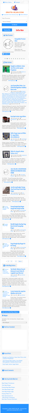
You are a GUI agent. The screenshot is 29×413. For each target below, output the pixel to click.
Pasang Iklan (7, 30)
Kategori (17, 2)
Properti (8, 101)
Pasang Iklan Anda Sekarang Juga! (10, 14)
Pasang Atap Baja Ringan (8, 387)
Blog (3, 93)
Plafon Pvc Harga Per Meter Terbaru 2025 (17, 152)
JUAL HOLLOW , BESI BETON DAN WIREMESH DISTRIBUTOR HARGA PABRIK (18, 171)
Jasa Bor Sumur (21, 94)
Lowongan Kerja (14, 99)
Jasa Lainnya (16, 95)
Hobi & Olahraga (19, 93)
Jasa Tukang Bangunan (21, 98)
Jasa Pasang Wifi (18, 97)
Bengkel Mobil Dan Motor (21, 92)
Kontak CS (6, 54)
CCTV (9, 93)
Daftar (21, 14)
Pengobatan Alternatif (16, 100)
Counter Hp (13, 93)
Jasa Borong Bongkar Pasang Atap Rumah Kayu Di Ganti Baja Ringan (18, 189)
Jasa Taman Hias (12, 98)
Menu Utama (7, 2)
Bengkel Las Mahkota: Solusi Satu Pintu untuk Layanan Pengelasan (18, 68)
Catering (6, 93)
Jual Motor (9, 99)
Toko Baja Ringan (6, 385)
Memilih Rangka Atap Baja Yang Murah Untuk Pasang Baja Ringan (18, 226)
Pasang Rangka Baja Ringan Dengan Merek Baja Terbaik (17, 207)
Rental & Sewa (14, 101)
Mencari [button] (14, 24)
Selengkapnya (12, 80)
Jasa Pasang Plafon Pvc (10, 97)
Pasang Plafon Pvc (6, 393)
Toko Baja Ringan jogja (8, 389)
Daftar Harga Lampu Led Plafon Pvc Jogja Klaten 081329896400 (18, 135)
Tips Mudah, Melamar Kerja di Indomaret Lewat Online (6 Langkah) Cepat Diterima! (18, 271)
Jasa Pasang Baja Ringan (17, 193)
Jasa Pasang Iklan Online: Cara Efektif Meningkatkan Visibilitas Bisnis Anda (18, 87)
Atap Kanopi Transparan (8, 397)
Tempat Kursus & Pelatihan (19, 102)
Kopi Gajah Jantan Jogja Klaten (18, 116)
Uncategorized (13, 119)
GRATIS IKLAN (15, 408)
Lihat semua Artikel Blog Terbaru (10, 312)
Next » (20, 261)
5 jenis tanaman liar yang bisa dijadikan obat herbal (18, 292)
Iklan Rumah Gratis (14, 94)
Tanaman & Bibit (10, 102)
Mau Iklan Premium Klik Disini (9, 399)
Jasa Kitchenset (10, 95)
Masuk (26, 14)
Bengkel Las (23, 71)
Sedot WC (19, 101)
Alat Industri (23, 91)
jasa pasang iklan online (16, 410)
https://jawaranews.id (7, 395)
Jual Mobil (4, 99)
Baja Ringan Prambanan (8, 383)
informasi (23, 274)
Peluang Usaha (9, 100)
